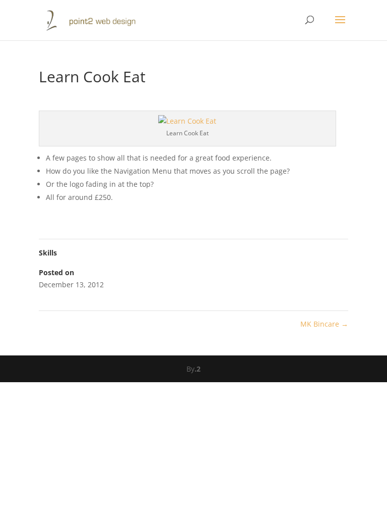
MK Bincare (324, 324)
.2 (198, 369)
